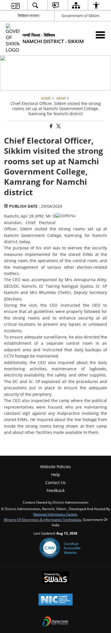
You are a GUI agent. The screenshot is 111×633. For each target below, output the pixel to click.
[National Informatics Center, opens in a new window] (55, 600)
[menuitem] (15, 5)
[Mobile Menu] (100, 35)
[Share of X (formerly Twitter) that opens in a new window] (58, 126)
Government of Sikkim (80, 15)
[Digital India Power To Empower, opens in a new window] (55, 622)
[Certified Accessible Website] (49, 548)
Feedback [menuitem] (56, 490)
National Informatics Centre (55, 514)
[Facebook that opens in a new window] (51, 126)
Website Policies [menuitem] (55, 466)
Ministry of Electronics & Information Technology (42, 519)
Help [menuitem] (55, 474)
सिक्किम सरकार (28, 15)
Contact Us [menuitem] (55, 482)
